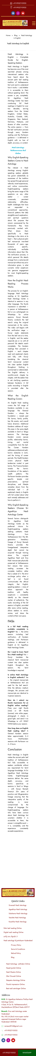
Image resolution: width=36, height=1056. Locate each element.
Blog (15, 35)
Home (8, 35)
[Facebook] (13, 13)
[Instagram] (18, 13)
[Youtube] (23, 13)
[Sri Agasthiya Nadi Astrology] (15, 23)
